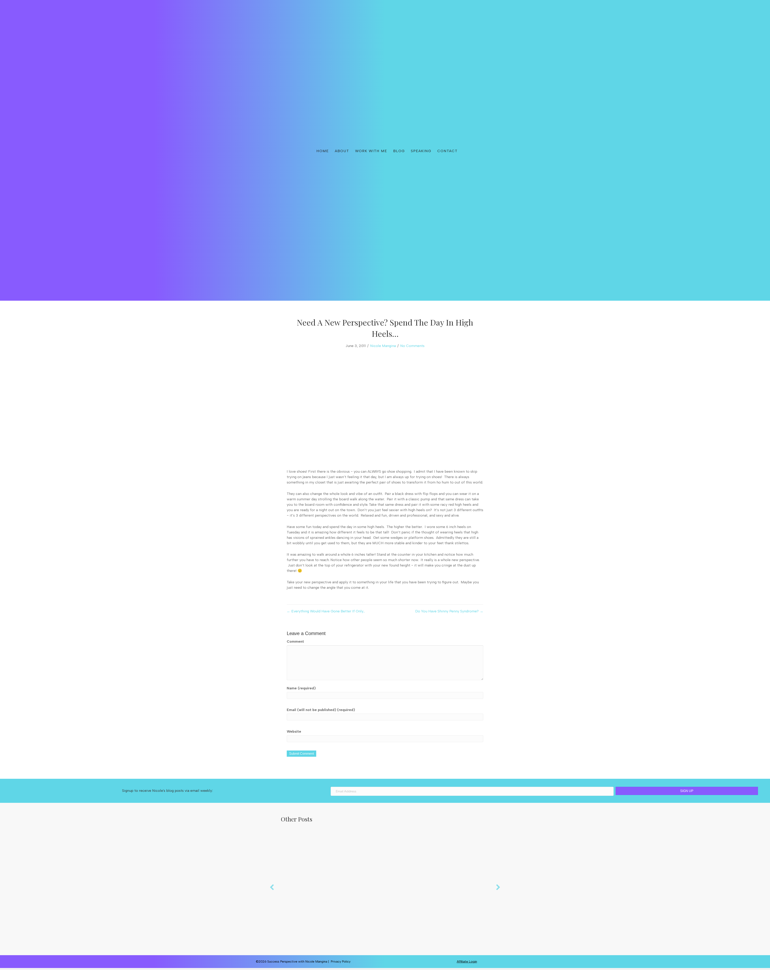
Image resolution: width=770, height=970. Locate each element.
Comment (295, 641)
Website (294, 731)
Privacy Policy (341, 961)
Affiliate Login (467, 961)
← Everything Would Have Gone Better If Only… (326, 611)
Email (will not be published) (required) (321, 710)
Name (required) (301, 688)
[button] (474, 150)
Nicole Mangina (383, 346)
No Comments (412, 346)
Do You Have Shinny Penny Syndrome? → (449, 611)
